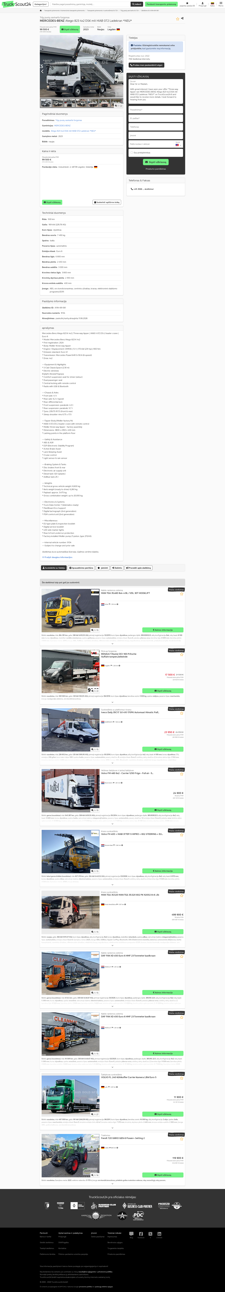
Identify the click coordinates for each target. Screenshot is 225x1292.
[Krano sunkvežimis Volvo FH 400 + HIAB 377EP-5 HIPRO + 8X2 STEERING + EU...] (70, 851)
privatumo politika (85, 1287)
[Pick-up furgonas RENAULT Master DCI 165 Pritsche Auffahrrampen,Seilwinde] (70, 671)
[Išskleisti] (112, 644)
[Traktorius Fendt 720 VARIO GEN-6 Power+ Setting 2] (70, 1155)
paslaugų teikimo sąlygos (104, 1287)
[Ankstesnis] (42, 71)
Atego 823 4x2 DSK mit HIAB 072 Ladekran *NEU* (73, 131)
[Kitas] (120, 71)
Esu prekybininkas (142, 152)
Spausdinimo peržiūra (82, 568)
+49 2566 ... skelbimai (143, 189)
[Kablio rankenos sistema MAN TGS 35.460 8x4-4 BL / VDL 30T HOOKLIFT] (70, 610)
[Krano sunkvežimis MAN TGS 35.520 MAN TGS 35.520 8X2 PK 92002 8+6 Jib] (70, 912)
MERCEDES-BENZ (62, 125)
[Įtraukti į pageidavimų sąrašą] (177, 19)
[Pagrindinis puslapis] (41, 10)
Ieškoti (137, 4)
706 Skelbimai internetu (139, 59)
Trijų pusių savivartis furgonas (68, 120)
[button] (220, 4)
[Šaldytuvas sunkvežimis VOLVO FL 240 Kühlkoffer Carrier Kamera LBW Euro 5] (70, 1095)
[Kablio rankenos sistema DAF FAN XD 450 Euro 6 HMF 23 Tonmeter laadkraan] (70, 973)
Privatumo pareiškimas (156, 169)
